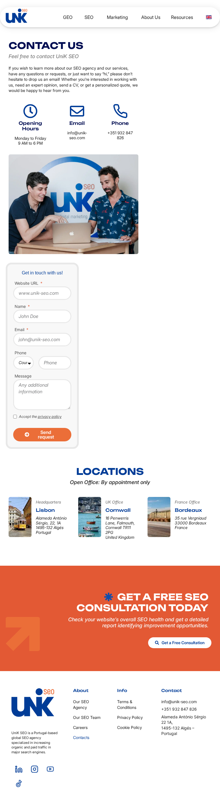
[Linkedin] (18, 769)
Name (21, 306)
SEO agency (84, 68)
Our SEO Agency (81, 704)
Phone (20, 353)
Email (20, 330)
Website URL (27, 283)
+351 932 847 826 (120, 135)
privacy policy (50, 416)
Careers (80, 727)
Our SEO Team (87, 717)
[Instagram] (34, 769)
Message (23, 376)
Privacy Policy (130, 717)
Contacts (81, 737)
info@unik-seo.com (77, 135)
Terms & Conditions (126, 704)
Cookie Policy (129, 727)
